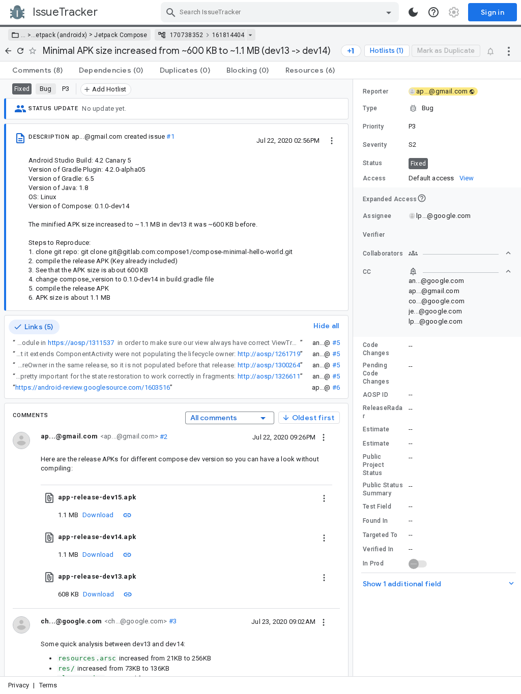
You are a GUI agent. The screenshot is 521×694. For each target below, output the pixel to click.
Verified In (378, 549)
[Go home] (8, 51)
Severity (375, 144)
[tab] (37, 70)
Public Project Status (373, 465)
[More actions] (509, 51)
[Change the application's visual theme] (413, 12)
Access (374, 178)
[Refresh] (20, 51)
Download (98, 515)
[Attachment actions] (324, 497)
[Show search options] (389, 12)
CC (367, 271)
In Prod (373, 563)
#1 (170, 136)
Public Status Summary (383, 489)
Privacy (18, 685)
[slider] (355, 377)
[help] (433, 12)
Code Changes (376, 349)
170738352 (187, 35)
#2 (163, 436)
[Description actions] (332, 140)
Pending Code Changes (376, 373)
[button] (28, 35)
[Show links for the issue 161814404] (250, 35)
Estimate (376, 429)
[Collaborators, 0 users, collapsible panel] (460, 253)
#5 (336, 342)
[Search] (171, 12)
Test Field (377, 506)
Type (370, 108)
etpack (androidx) (61, 35)
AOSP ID (375, 394)
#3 (172, 621)
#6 (336, 387)
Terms (48, 685)
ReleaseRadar (382, 412)
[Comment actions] (323, 437)
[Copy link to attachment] (127, 515)
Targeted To (380, 535)
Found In (375, 520)
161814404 (228, 35)
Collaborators (383, 253)
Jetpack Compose (121, 35)
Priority (373, 126)
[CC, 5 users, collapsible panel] (460, 271)
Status (373, 163)
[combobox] (281, 12)
